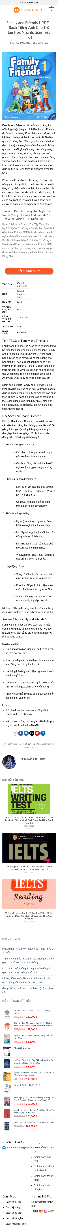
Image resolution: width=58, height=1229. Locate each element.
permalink (28, 747)
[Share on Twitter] (26, 733)
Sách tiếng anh (14, 1212)
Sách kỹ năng (13, 1207)
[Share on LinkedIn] (42, 733)
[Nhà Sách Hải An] (29, 10)
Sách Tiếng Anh (33, 744)
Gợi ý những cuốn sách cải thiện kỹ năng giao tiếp (27, 990)
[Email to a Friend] (31, 733)
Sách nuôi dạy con (16, 1223)
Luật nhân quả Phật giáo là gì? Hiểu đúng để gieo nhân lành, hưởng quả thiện (26, 970)
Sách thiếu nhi (13, 1202)
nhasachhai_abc (40, 43)
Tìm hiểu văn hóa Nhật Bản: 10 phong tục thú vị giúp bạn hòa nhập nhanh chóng (28, 960)
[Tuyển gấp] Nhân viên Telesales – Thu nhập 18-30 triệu (29, 950)
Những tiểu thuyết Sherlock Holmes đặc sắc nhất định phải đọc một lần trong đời (26, 980)
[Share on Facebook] (20, 733)
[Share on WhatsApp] (15, 733)
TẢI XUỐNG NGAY (29, 270)
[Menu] (4, 10)
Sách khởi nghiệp (15, 1218)
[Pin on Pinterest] (37, 733)
